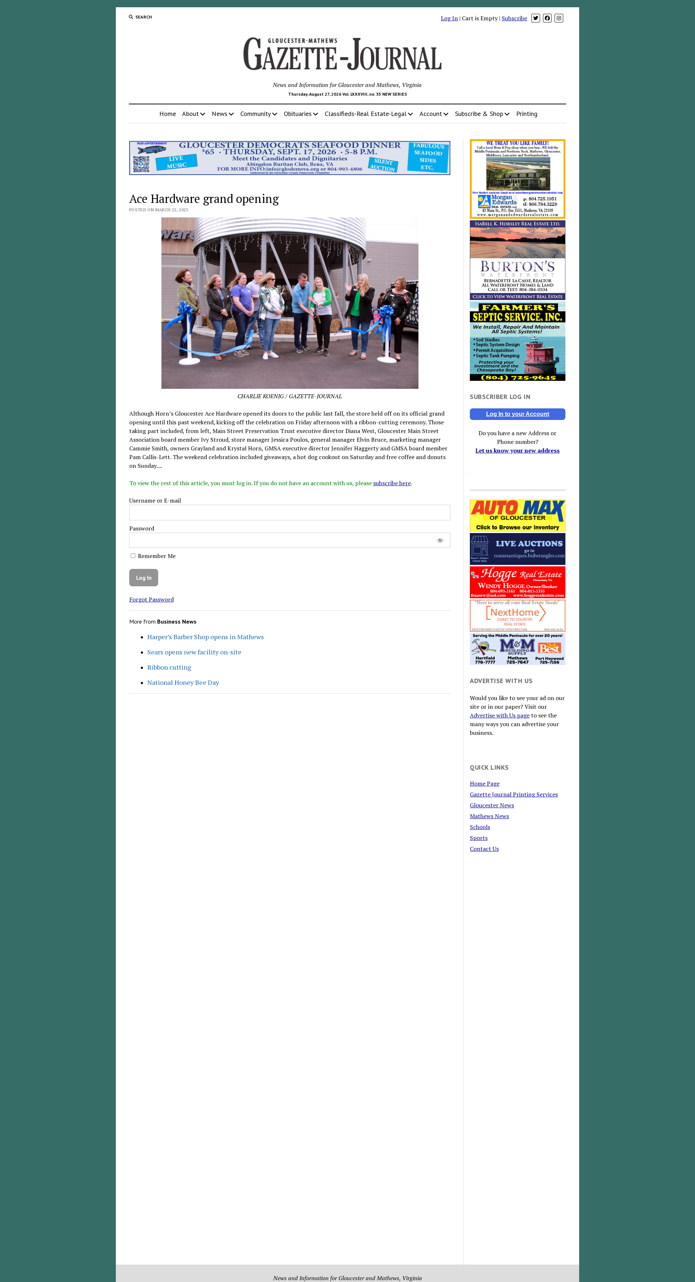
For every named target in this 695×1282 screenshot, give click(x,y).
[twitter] (535, 18)
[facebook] (547, 18)
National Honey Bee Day (183, 682)
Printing (527, 113)
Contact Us (484, 849)
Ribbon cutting (169, 667)
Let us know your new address (517, 450)
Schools (480, 827)
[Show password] (440, 540)
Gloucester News (492, 805)
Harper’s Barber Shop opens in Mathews (205, 636)
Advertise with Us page (500, 715)
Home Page (485, 783)
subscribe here (392, 483)
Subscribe (514, 18)
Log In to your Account (517, 414)
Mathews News (489, 816)
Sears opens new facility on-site (194, 652)
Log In (449, 18)
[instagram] (559, 18)
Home (167, 113)
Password (141, 528)
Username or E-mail (155, 500)
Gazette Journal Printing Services (514, 794)
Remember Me (156, 556)
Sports (479, 838)
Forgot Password (151, 599)
